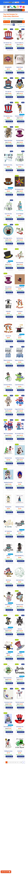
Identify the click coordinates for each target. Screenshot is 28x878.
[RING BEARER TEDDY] (20, 548)
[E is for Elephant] (20, 206)
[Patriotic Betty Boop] (20, 108)
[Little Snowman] (8, 597)
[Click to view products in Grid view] (14, 25)
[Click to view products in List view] (11, 25)
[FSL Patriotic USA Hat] (20, 182)
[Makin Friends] (20, 59)
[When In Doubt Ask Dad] (8, 353)
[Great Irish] (20, 743)
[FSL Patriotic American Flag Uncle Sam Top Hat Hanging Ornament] (8, 108)
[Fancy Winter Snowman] (8, 719)
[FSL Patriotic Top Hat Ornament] (8, 35)
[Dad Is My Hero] (8, 206)
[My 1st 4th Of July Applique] (20, 426)
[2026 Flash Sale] (14, 2)
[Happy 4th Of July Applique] (20, 401)
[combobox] (15, 10)
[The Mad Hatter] (20, 133)
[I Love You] (20, 475)
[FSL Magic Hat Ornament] (8, 230)
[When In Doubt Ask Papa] (20, 353)
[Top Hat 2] (20, 646)
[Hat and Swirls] (8, 59)
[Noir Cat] (20, 621)
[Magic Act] (8, 646)
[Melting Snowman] (8, 743)
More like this (9, 50)
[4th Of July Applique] (8, 426)
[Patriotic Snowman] (20, 694)
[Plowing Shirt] (8, 499)
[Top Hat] (8, 255)
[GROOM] (8, 548)
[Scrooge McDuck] (20, 84)
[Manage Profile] (18, 7)
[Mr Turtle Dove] (8, 523)
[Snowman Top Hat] (20, 279)
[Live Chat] (14, 7)
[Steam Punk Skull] (8, 133)
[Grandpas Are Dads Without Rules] (8, 157)
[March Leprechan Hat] (8, 670)
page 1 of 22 (20, 24)
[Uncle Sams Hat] (20, 719)
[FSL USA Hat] (8, 84)
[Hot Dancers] (20, 304)
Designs (8, 18)
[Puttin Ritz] (8, 304)
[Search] (23, 10)
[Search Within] (23, 21)
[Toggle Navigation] (4, 7)
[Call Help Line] (11, 7)
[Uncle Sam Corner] (8, 694)
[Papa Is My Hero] (20, 157)
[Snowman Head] (20, 597)
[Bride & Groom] (20, 670)
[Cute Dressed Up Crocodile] (20, 377)
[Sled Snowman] (20, 230)
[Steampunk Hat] (8, 182)
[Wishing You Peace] (20, 499)
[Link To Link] (8, 328)
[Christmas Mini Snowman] (8, 377)
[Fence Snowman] (20, 255)
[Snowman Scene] (8, 450)
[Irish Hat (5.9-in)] (20, 572)
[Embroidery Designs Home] (8, 7)
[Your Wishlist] (21, 7)
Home (4, 18)
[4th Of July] (8, 572)
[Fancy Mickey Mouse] (8, 621)
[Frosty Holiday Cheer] (20, 35)
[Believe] (20, 328)
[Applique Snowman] (20, 450)
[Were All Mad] (8, 279)
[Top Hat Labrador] (8, 401)
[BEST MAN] (20, 523)
